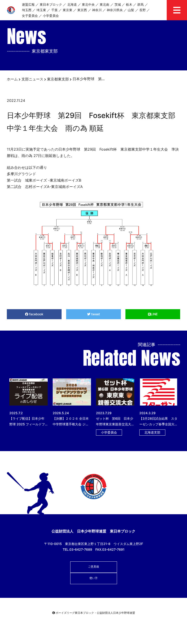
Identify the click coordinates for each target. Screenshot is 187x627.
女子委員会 (30, 16)
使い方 (93, 578)
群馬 (140, 4)
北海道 (72, 4)
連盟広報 (28, 4)
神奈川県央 (115, 10)
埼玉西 (26, 10)
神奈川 (97, 10)
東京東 (67, 10)
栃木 (129, 4)
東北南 (104, 4)
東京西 (82, 10)
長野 (142, 10)
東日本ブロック (51, 4)
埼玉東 (41, 10)
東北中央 (88, 4)
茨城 (117, 4)
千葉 (54, 10)
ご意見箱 (93, 566)
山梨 (131, 10)
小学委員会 (51, 16)
